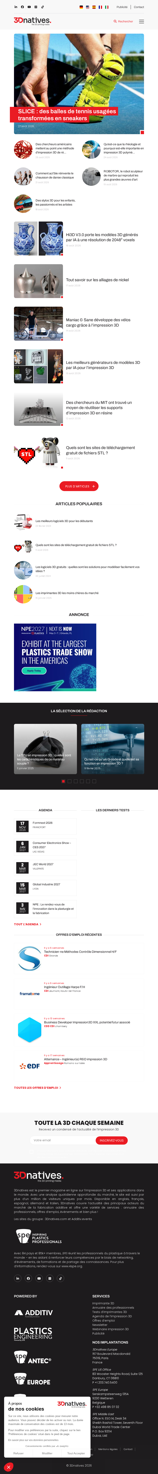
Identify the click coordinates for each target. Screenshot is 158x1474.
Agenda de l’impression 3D (112, 1316)
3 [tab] (76, 781)
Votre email (42, 1140)
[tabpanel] (45, 749)
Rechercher (125, 21)
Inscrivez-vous (112, 1140)
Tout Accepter (76, 1453)
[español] (94, 7)
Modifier (47, 1453)
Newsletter (99, 1325)
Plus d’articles (77, 486)
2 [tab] (69, 781)
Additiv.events (82, 1219)
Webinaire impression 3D (110, 1329)
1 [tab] (63, 781)
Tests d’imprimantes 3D (109, 1312)
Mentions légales (108, 1449)
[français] (100, 7)
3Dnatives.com (56, 1219)
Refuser (18, 1453)
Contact (139, 7)
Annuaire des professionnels (113, 1308)
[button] (9, 1467)
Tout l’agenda (26, 924)
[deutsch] (81, 7)
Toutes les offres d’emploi (36, 1088)
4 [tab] (82, 781)
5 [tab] (88, 781)
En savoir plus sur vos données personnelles (33, 1440)
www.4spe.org (72, 1266)
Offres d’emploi (103, 1321)
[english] (87, 7)
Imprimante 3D (103, 1303)
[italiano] (106, 7)
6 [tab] (94, 781)
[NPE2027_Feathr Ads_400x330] (55, 690)
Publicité (122, 7)
